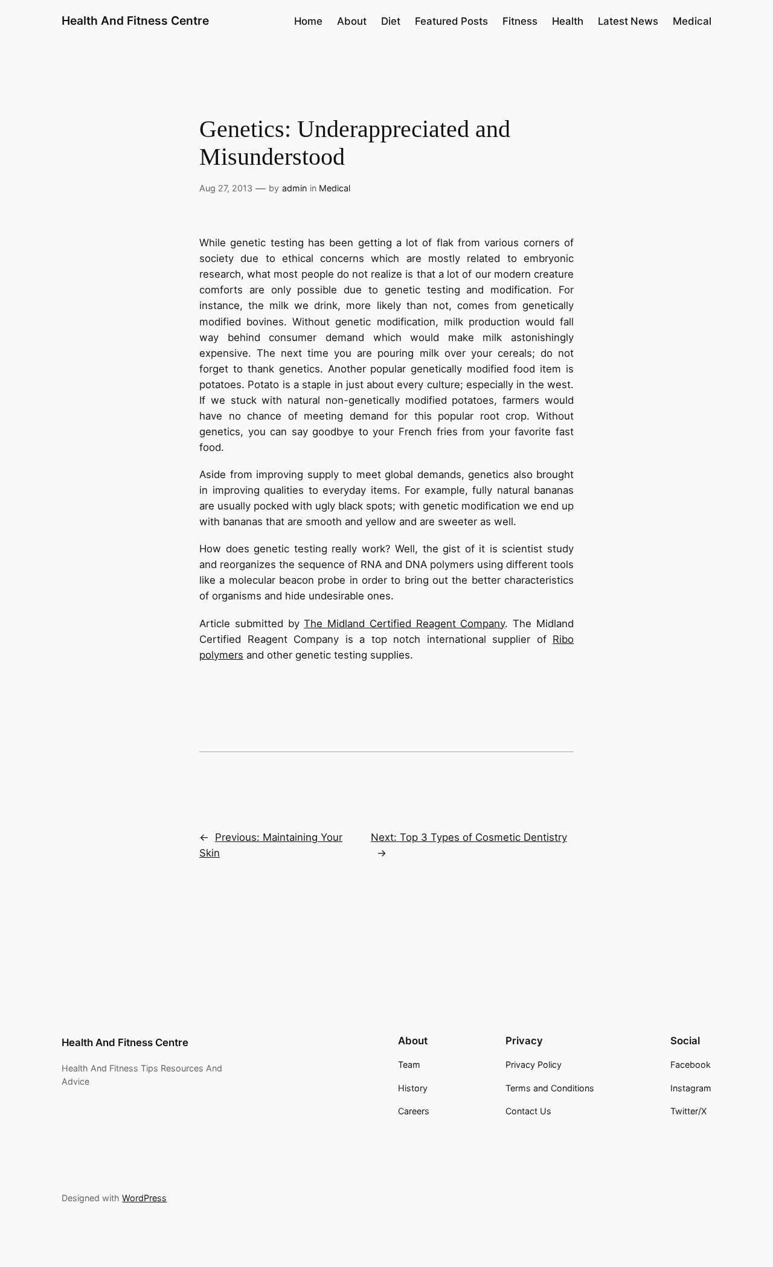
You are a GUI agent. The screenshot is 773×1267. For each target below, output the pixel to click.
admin (294, 188)
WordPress (144, 1198)
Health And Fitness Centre (135, 20)
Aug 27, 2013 (225, 188)
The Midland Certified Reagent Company (404, 624)
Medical (334, 188)
